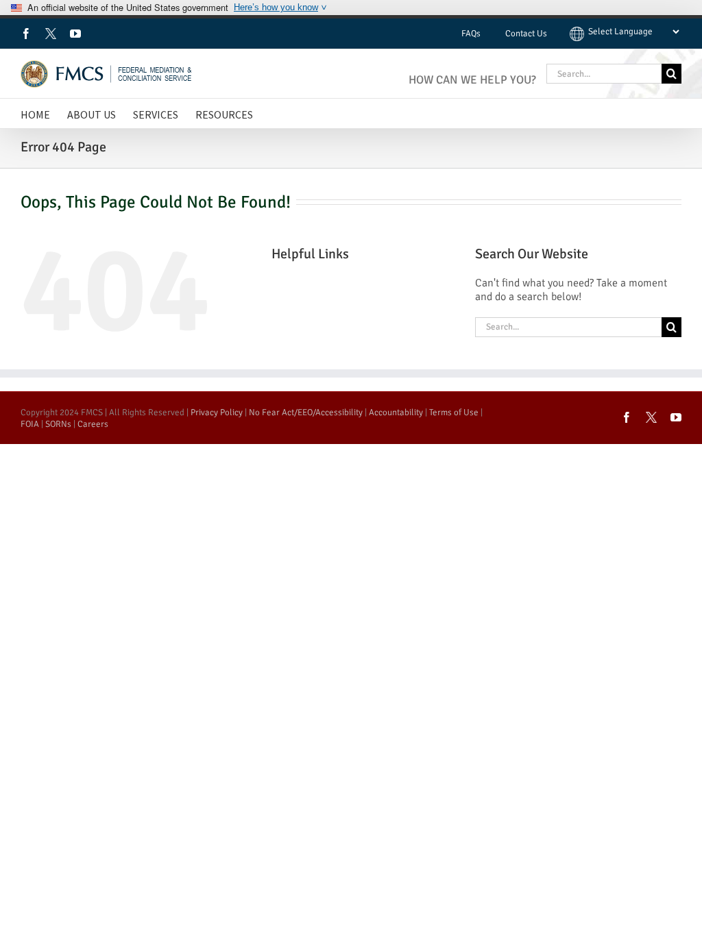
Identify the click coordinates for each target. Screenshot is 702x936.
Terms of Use (454, 412)
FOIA (30, 424)
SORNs (58, 424)
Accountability (396, 412)
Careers (92, 424)
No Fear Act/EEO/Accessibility (306, 412)
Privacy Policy (217, 412)
